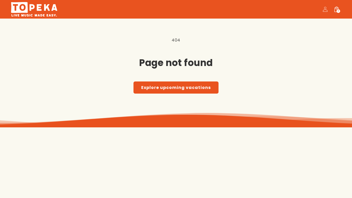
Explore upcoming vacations (176, 87)
